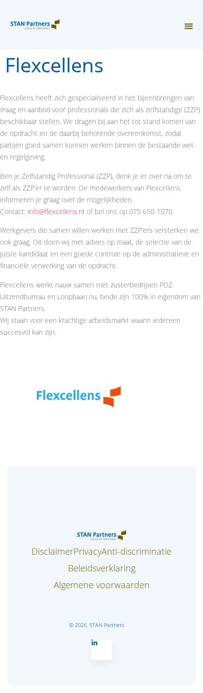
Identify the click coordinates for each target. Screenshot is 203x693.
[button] (188, 26)
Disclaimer (52, 551)
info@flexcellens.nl (56, 211)
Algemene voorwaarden (102, 585)
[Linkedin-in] (101, 650)
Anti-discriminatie (136, 551)
